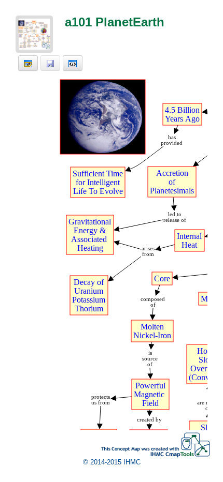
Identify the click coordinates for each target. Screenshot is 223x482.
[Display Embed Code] (72, 63)
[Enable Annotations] (28, 63)
